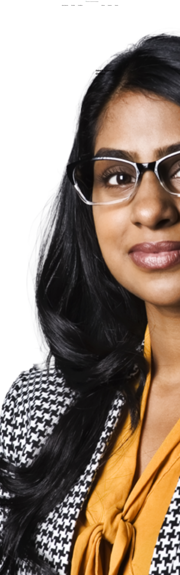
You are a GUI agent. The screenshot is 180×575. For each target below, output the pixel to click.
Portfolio (73, 5)
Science (103, 5)
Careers (116, 5)
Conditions (80, 5)
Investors (110, 5)
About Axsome (65, 5)
